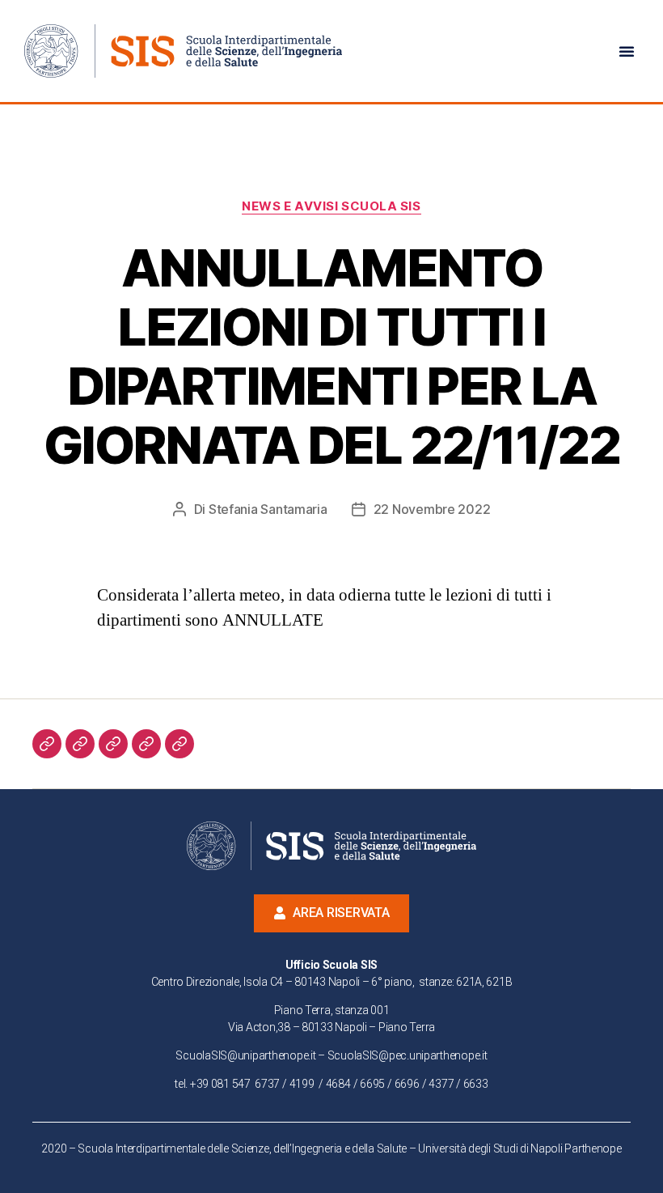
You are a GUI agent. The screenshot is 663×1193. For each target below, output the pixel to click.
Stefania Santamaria (268, 509)
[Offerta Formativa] (113, 743)
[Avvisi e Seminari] (179, 743)
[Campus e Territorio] (146, 743)
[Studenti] (80, 743)
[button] (626, 51)
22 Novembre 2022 (432, 509)
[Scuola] (46, 743)
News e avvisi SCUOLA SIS (331, 206)
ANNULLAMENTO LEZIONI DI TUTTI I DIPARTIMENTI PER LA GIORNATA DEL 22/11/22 (331, 356)
